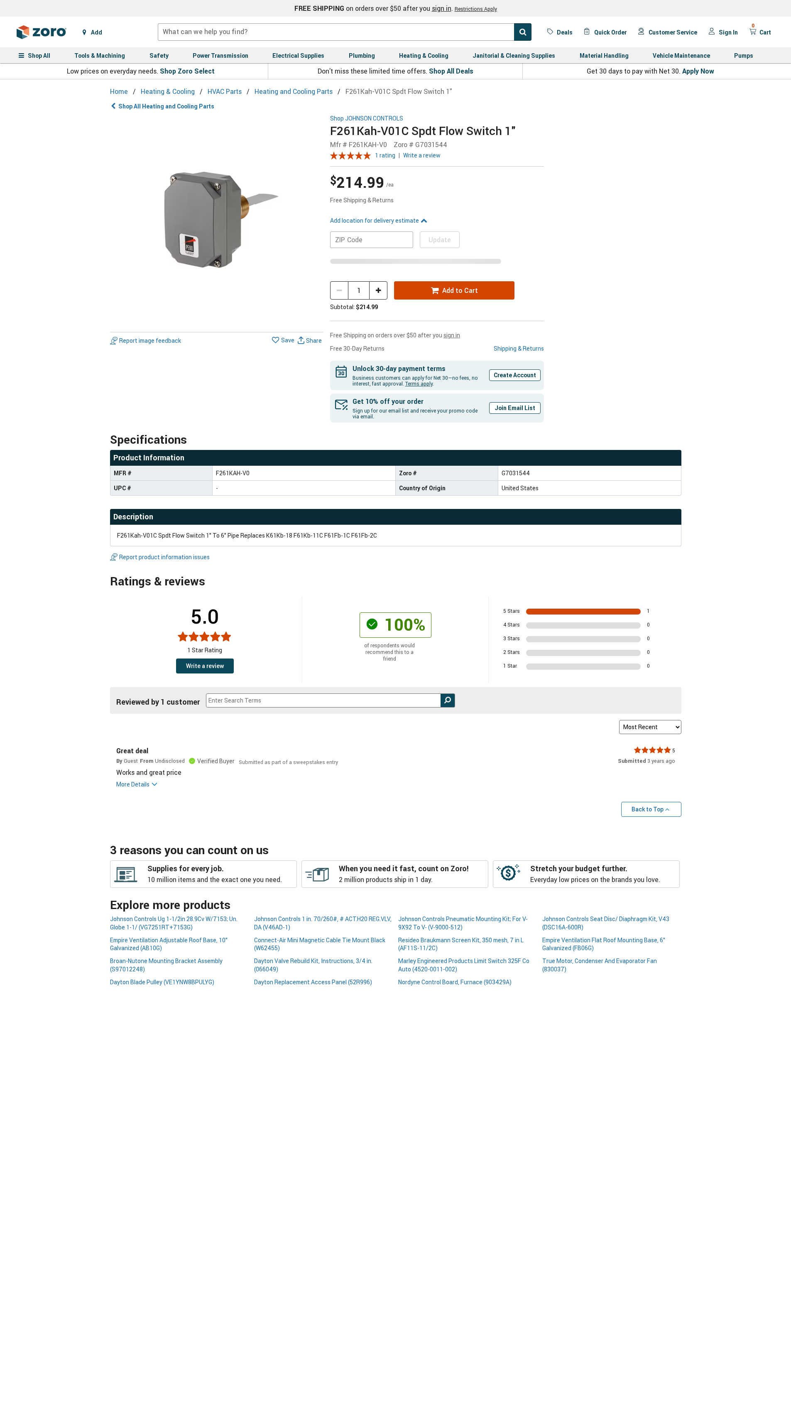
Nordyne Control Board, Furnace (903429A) (455, 982)
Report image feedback (150, 340)
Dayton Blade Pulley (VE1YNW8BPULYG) (162, 982)
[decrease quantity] (339, 290)
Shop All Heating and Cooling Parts (166, 106)
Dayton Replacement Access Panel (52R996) (313, 982)
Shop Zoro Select (187, 71)
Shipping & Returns (519, 348)
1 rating (385, 155)
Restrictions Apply (476, 8)
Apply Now (698, 71)
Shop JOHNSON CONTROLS (366, 118)
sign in (441, 8)
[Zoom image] (217, 222)
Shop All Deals (451, 71)
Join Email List (515, 408)
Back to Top (648, 809)
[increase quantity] (378, 290)
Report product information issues (164, 557)
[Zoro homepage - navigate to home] (41, 32)
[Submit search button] (522, 32)
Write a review (422, 155)
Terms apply (419, 383)
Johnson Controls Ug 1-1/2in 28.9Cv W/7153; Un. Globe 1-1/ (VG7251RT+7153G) (174, 923)
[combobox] (344, 32)
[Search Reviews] (448, 700)
